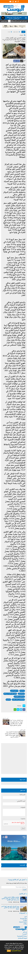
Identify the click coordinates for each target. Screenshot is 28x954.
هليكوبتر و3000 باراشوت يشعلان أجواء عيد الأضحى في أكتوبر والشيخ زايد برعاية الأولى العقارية (10, 899)
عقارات (25, 920)
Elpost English (23, 922)
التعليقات (21, 35)
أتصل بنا (24, 934)
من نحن (25, 932)
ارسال (23, 828)
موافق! (9, 951)
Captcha (22, 819)
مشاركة (19, 706)
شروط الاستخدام (22, 938)
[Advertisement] (14, 758)
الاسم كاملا (22, 794)
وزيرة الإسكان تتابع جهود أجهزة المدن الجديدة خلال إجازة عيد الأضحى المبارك (10, 908)
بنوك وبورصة (23, 918)
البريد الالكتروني (20, 801)
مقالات (25, 924)
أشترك (24, 890)
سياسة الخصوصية (22, 936)
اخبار (23, 32)
